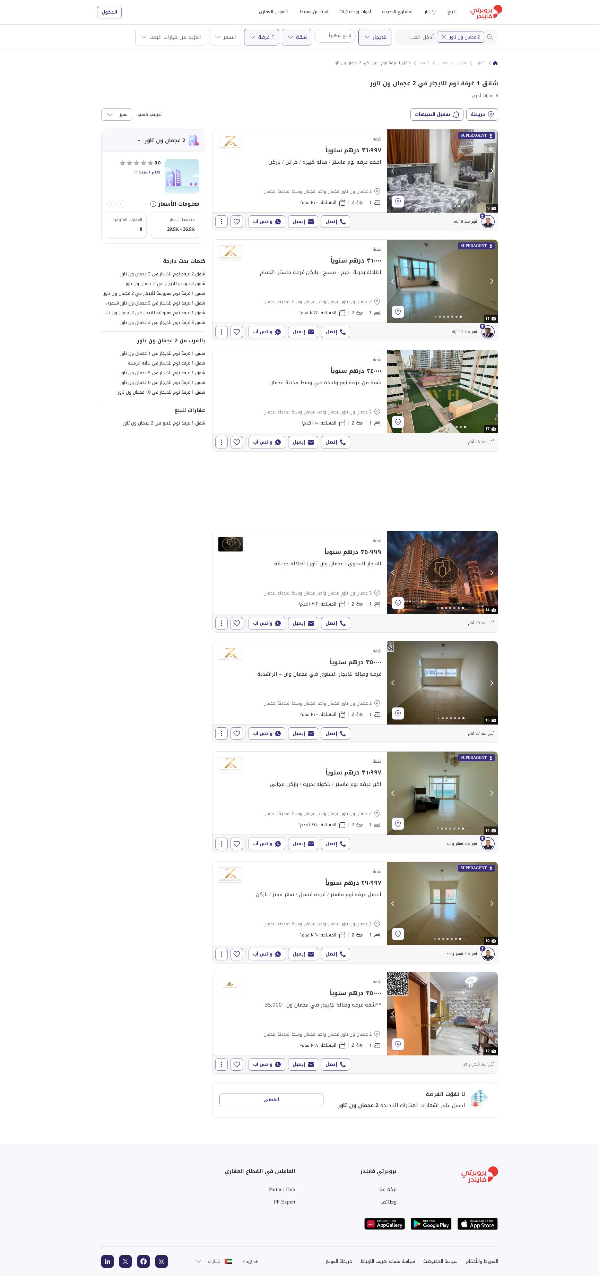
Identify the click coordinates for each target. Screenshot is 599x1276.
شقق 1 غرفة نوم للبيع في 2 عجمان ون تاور (164, 423)
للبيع (452, 11)
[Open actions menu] (221, 221)
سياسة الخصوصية (440, 1261)
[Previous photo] (393, 171)
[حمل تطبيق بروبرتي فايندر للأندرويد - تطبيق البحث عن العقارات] (431, 1224)
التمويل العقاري (273, 11)
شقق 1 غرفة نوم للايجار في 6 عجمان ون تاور (162, 382)
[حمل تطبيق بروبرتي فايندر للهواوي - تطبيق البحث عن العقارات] (384, 1224)
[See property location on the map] (398, 201)
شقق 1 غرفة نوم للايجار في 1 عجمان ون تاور (162, 353)
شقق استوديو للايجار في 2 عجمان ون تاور (165, 283)
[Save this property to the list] (237, 221)
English (250, 1261)
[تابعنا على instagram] (161, 1261)
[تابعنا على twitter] (125, 1261)
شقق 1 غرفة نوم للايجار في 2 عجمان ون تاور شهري (155, 303)
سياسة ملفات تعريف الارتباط (388, 1261)
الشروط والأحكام (482, 1261)
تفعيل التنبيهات (433, 114)
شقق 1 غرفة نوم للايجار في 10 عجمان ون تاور (161, 392)
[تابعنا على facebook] (143, 1261)
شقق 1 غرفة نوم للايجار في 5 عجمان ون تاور (162, 372)
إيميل (299, 221)
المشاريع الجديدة (398, 11)
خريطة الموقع (339, 1261)
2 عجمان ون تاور (465, 37)
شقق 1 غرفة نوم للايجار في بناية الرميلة (166, 363)
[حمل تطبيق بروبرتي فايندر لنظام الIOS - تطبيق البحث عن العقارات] (477, 1224)
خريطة (478, 114)
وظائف (389, 1202)
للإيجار (430, 11)
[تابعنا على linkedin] (107, 1261)
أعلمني (271, 1099)
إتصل (331, 221)
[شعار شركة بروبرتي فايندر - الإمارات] (486, 12)
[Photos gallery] (442, 171)
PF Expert (284, 1202)
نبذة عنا (388, 1189)
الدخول (109, 12)
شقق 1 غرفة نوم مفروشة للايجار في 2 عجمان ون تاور (154, 293)
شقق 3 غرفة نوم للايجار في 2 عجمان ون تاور (162, 322)
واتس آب (262, 221)
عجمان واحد (438, 63)
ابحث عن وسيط (314, 11)
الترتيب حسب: (149, 114)
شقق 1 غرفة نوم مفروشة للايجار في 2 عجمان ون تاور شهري (147, 312)
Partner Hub (282, 1189)
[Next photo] (491, 171)
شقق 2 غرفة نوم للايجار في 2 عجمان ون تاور (162, 273)
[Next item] (111, 204)
